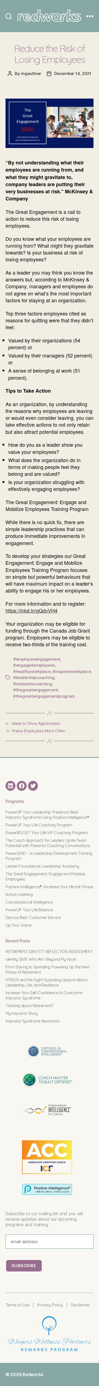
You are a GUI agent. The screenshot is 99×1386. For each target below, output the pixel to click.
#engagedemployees (34, 665)
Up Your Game (19, 925)
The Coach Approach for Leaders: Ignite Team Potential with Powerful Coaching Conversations (48, 843)
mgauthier (31, 73)
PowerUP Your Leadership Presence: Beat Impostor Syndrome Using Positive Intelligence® (47, 815)
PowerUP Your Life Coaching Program (39, 825)
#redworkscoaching (32, 683)
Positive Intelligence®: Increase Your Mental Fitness (50, 886)
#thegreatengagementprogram (44, 696)
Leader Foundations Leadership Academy (42, 866)
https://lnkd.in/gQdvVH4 (31, 610)
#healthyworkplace (32, 671)
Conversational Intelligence (29, 902)
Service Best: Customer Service (33, 917)
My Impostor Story (22, 1013)
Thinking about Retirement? (29, 1005)
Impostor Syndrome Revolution (33, 1021)
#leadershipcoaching (33, 677)
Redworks (33, 1374)
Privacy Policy (50, 1305)
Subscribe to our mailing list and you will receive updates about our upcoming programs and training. (44, 1219)
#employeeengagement (36, 659)
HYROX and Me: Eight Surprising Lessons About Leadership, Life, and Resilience (46, 982)
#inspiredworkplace (72, 671)
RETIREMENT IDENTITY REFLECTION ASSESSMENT (49, 951)
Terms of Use (17, 1305)
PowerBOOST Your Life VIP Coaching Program (47, 832)
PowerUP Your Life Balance (29, 909)
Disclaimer (80, 1305)
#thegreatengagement (35, 689)
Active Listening (19, 894)
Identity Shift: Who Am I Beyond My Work (41, 959)
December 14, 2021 (72, 73)
